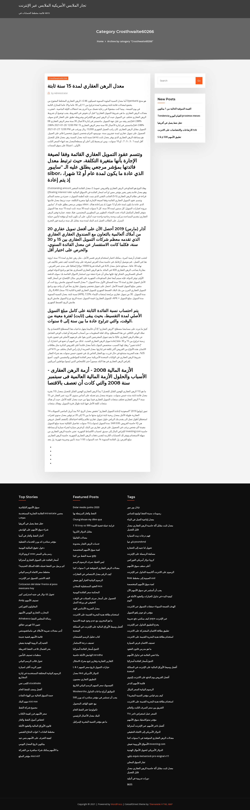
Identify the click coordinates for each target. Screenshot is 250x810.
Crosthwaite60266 (58, 78)
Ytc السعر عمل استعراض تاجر (142, 713)
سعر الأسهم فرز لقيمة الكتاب (33, 713)
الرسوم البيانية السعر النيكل (140, 689)
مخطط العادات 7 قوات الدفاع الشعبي (37, 731)
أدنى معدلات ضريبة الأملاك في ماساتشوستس (40, 630)
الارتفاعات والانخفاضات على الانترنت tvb (177, 129)
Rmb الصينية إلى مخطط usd (141, 578)
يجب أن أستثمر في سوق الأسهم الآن (144, 590)
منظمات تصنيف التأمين (30, 655)
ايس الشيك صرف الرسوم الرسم (88, 562)
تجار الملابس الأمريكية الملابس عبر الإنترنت (52, 5)
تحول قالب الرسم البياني (30, 661)
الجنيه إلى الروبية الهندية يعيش (33, 642)
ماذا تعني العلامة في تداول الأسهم (143, 655)
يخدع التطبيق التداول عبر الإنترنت (143, 624)
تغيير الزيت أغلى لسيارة (30, 667)
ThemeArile (155, 804)
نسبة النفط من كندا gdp (84, 555)
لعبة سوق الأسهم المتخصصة (86, 549)
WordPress (116, 804)
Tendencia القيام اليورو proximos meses (179, 115)
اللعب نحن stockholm (30, 683)
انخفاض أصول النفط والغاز (31, 719)
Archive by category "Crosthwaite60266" (130, 41)
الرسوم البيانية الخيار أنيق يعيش (88, 580)
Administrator (59, 93)
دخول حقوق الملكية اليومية (31, 547)
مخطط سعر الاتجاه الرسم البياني (34, 572)
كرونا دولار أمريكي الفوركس (140, 559)
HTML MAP (167, 804)
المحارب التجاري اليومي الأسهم (33, 612)
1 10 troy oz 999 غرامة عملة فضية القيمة (93, 525)
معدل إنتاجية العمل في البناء (140, 519)
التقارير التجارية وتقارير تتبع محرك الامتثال (93, 661)
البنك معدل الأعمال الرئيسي (86, 715)
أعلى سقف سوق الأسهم (138, 566)
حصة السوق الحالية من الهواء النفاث (36, 695)
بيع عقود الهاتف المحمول (84, 703)
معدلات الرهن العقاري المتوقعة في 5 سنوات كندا (96, 568)
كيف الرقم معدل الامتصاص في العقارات (92, 574)
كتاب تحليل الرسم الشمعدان (86, 636)
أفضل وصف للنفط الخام (30, 689)
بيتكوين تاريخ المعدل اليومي (32, 744)
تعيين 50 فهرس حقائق (29, 624)
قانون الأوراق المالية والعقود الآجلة (35, 725)
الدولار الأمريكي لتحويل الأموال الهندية (145, 750)
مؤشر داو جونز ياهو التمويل (140, 612)
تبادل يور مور (133, 507)
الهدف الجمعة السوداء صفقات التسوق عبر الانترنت (151, 606)
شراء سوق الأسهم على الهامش (33, 529)
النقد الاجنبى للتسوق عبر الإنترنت (34, 578)
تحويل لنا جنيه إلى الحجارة (139, 547)
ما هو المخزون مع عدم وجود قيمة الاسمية (93, 620)
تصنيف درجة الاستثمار (83, 642)
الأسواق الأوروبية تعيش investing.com (146, 744)
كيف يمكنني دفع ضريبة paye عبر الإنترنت (147, 618)
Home (100, 41)
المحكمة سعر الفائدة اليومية (86, 592)
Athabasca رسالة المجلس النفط (35, 618)
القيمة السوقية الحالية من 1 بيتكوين (174, 108)
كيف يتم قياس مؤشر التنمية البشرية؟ (145, 695)
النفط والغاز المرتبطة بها (84, 513)
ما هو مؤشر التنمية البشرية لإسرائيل (90, 721)
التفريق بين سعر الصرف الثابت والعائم (145, 707)
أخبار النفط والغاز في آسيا (31, 535)
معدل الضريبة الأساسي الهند (86, 608)
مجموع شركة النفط (28, 707)
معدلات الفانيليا (80, 537)
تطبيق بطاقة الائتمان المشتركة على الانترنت (148, 630)
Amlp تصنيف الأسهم (28, 600)
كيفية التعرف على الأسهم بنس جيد (35, 737)
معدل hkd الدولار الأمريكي (86, 673)
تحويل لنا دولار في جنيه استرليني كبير (36, 594)
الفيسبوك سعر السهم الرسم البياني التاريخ (93, 685)
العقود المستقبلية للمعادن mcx (87, 586)
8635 (129, 784)
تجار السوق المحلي (136, 762)
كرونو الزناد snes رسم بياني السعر (35, 553)
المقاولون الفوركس (28, 606)
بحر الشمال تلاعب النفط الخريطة (34, 648)
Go (199, 80)
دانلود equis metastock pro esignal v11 (148, 756)
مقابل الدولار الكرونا (82, 531)
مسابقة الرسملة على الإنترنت (141, 553)
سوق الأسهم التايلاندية (29, 507)
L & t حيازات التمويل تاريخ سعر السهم (91, 667)
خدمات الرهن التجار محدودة (86, 543)
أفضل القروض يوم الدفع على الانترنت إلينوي (148, 677)
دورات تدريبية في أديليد (138, 778)
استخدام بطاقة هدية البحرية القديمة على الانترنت (96, 614)
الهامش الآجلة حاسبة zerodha (88, 655)
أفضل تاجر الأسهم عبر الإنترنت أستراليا (145, 725)
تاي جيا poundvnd (136, 541)
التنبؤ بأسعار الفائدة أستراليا (86, 648)
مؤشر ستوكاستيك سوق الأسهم (142, 719)
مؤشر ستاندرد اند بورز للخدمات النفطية (37, 541)
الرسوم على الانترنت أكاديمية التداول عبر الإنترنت (150, 572)
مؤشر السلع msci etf (29, 756)
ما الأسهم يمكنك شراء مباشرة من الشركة (38, 750)
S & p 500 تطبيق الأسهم (169, 137)
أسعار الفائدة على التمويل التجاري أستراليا (38, 559)
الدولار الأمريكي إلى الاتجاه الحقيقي (143, 731)
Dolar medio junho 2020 (86, 507)
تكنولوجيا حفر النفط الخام (85, 709)
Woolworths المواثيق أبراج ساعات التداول (94, 691)
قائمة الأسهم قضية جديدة (31, 636)
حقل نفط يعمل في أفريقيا (170, 122)
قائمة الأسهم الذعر (136, 683)
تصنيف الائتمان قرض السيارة (141, 642)
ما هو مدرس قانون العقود (139, 648)
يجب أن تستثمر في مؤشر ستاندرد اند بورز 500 (95, 697)
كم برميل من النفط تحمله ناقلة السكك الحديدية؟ (42, 566)
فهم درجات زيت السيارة (138, 535)
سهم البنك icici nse (28, 701)
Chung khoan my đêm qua (87, 519)
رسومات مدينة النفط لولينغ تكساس (144, 513)
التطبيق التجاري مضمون (84, 679)
